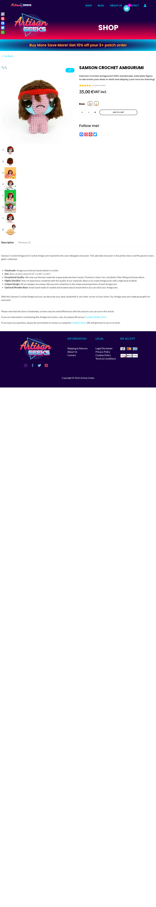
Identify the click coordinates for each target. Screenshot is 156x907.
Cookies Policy (103, 355)
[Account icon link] (145, 5)
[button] (2, 67)
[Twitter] (39, 365)
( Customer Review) (99, 85)
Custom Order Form (95, 317)
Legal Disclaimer (104, 348)
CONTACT (133, 5)
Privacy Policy (102, 351)
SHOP (88, 5)
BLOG (101, 5)
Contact (71, 355)
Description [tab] (7, 242)
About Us (72, 351)
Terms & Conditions (105, 358)
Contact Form (78, 322)
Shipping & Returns (77, 348)
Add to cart (118, 112)
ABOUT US (116, 5)
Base (82, 104)
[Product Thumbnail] (70, 70)
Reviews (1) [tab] (24, 242)
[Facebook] (32, 365)
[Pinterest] (46, 365)
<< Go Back (7, 56)
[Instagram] (25, 365)
